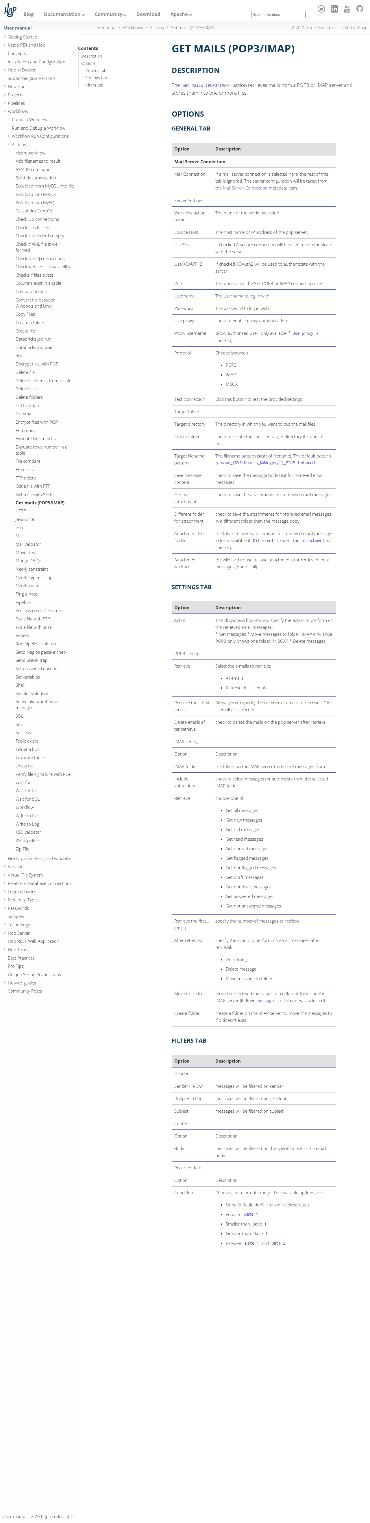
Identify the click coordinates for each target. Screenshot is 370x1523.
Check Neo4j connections (40, 258)
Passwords (18, 908)
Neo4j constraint (32, 569)
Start (20, 724)
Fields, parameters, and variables (39, 858)
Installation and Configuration (36, 61)
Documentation (62, 14)
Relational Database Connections (40, 883)
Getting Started (22, 36)
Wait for (23, 782)
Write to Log (27, 824)
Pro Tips (16, 966)
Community (108, 14)
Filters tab (94, 85)
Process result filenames (39, 610)
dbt (19, 355)
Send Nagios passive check (41, 651)
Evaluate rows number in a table (41, 450)
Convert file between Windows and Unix (36, 303)
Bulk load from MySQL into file (45, 186)
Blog (28, 14)
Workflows (18, 111)
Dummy (23, 413)
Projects (15, 94)
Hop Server (19, 933)
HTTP (21, 511)
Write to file (27, 815)
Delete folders (29, 397)
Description (91, 56)
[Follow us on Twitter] (322, 11)
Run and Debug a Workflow (38, 128)
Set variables (28, 676)
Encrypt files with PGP (37, 422)
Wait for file (27, 790)
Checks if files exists (34, 275)
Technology (19, 924)
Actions (19, 144)
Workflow (25, 807)
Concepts (17, 53)
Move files (25, 552)
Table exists (27, 741)
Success (23, 732)
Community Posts (25, 991)
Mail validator (28, 544)
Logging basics (22, 891)
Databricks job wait (34, 347)
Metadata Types (23, 899)
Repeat (22, 635)
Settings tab (96, 77)
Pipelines (16, 103)
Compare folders (32, 291)
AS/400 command (33, 169)
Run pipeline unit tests (37, 643)
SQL (19, 716)
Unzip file (25, 766)
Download (148, 14)
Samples (16, 916)
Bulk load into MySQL (36, 202)
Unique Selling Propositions (34, 974)
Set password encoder (37, 668)
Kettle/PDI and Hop (26, 45)
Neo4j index (27, 585)
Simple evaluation (32, 693)
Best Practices (21, 958)
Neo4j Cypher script (35, 577)
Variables (16, 866)
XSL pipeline (27, 840)
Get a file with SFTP (34, 494)
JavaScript (25, 519)
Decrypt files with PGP (37, 364)
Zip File (22, 848)
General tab (95, 70)
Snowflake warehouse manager (37, 704)
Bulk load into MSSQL (36, 194)
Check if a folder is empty (40, 235)
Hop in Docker (22, 70)
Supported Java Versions (32, 78)
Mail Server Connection (245, 188)
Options (88, 63)
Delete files (26, 388)
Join (19, 527)
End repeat (26, 430)
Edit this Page (354, 27)
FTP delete (26, 478)
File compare (28, 461)
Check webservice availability (43, 266)
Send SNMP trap (32, 660)
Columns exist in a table (38, 283)
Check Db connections (37, 219)
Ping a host (26, 594)
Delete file (25, 372)
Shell (20, 685)
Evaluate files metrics (36, 438)
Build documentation (36, 177)
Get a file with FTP (33, 486)
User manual (18, 28)
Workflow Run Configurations (40, 136)
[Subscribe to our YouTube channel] (348, 11)
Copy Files (25, 314)
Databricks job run (33, 339)
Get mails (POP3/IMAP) (40, 502)
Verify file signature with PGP (43, 774)
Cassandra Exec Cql (34, 210)
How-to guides (22, 982)
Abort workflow (30, 153)
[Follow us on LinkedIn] (335, 11)
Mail (19, 535)
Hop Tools (18, 949)
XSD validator (28, 832)
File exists (25, 469)
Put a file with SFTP (34, 627)
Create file (25, 331)
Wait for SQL (28, 799)
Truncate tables (31, 757)
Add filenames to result (38, 161)
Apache (179, 14)
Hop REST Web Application (33, 941)
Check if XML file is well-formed (38, 247)
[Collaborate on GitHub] (360, 11)
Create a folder (30, 322)
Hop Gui (16, 86)
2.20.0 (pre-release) (311, 27)
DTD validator (29, 405)
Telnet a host (28, 749)
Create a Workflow (29, 119)
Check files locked (32, 227)
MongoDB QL (29, 560)
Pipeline (23, 602)
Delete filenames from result (43, 380)
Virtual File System (25, 875)
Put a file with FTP (33, 619)
